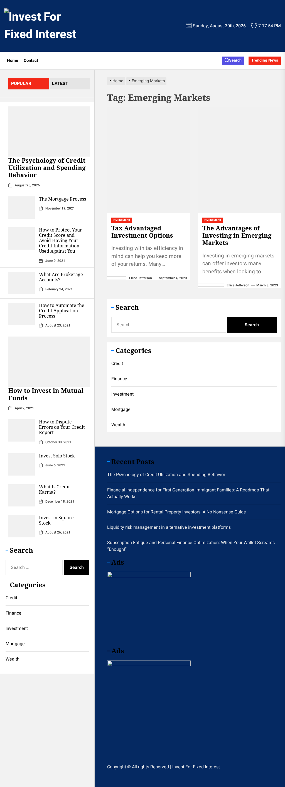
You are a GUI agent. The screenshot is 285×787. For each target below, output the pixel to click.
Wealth (12, 659)
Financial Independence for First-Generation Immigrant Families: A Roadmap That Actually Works (188, 493)
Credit (11, 597)
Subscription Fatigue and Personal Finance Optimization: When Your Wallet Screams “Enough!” (191, 546)
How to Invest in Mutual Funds (45, 394)
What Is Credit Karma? (54, 489)
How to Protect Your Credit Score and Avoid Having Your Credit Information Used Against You (60, 240)
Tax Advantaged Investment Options (142, 231)
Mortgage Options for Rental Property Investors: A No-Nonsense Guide (176, 512)
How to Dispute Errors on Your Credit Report (62, 427)
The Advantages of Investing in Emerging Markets (236, 235)
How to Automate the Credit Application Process (61, 310)
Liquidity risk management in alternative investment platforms (169, 527)
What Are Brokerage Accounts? (61, 277)
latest (60, 83)
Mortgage (15, 643)
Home (12, 60)
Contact (31, 60)
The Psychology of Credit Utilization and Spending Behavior (46, 167)
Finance (13, 613)
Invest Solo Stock (57, 456)
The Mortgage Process (62, 199)
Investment (17, 628)
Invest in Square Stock (56, 520)
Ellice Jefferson (140, 278)
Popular (21, 83)
